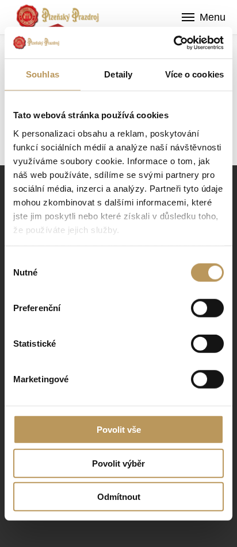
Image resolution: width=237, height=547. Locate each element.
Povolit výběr (118, 463)
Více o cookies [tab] (194, 74)
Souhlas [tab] (42, 74)
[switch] (207, 308)
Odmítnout (118, 497)
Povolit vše (119, 430)
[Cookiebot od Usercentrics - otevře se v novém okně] (173, 42)
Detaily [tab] (118, 74)
